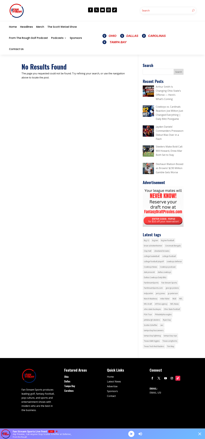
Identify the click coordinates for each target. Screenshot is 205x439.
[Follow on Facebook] (90, 10)
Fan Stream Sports (169, 282)
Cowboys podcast (167, 267)
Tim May (170, 346)
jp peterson (173, 293)
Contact (111, 396)
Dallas (67, 381)
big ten (155, 240)
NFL (180, 298)
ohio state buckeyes (152, 309)
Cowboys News (150, 267)
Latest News (114, 381)
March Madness (150, 298)
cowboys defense (174, 261)
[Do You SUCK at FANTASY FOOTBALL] (163, 226)
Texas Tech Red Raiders (154, 346)
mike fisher (165, 298)
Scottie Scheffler (150, 325)
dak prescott (149, 272)
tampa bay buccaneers (153, 330)
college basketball (151, 256)
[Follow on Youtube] (102, 10)
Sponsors (76, 38)
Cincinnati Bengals (173, 245)
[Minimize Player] (199, 434)
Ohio (66, 377)
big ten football (167, 240)
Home (13, 27)
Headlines (26, 27)
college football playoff (154, 261)
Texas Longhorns (170, 341)
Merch (40, 27)
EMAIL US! (155, 392)
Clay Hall (147, 251)
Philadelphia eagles (163, 314)
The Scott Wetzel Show (62, 27)
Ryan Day (167, 320)
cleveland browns (161, 251)
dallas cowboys (164, 272)
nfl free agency (161, 304)
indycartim (148, 293)
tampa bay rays (170, 335)
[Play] (131, 434)
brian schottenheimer (153, 245)
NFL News (174, 304)
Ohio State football (172, 309)
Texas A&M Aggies (152, 341)
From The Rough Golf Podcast (28, 38)
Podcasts (57, 38)
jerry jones (160, 293)
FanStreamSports (151, 282)
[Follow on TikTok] (114, 10)
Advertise (112, 386)
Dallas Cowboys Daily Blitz (155, 277)
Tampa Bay (69, 386)
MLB (174, 298)
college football (169, 256)
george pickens (172, 288)
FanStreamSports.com (153, 288)
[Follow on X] (96, 10)
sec (161, 325)
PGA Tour (148, 314)
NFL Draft (148, 304)
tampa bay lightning (152, 335)
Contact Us (16, 49)
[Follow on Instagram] (108, 10)
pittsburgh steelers (152, 320)
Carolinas (69, 390)
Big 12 (146, 240)
